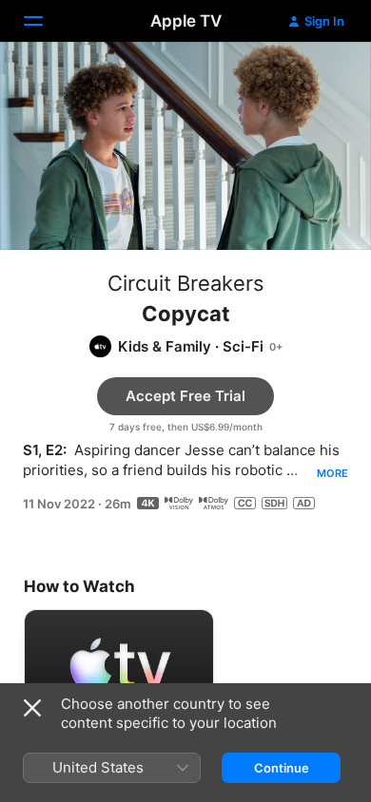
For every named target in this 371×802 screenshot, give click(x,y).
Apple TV (186, 20)
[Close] (32, 707)
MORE (332, 473)
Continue (281, 767)
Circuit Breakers (185, 283)
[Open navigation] (45, 21)
